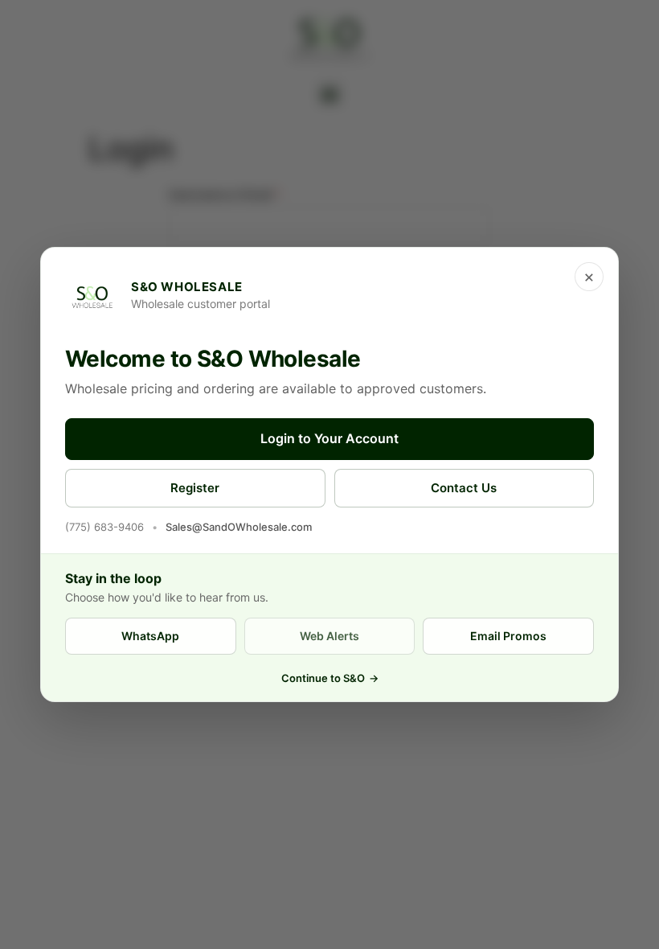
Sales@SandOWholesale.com (239, 526)
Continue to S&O (330, 678)
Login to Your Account (329, 438)
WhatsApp (150, 636)
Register (194, 487)
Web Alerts (329, 636)
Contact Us (464, 487)
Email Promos (508, 636)
